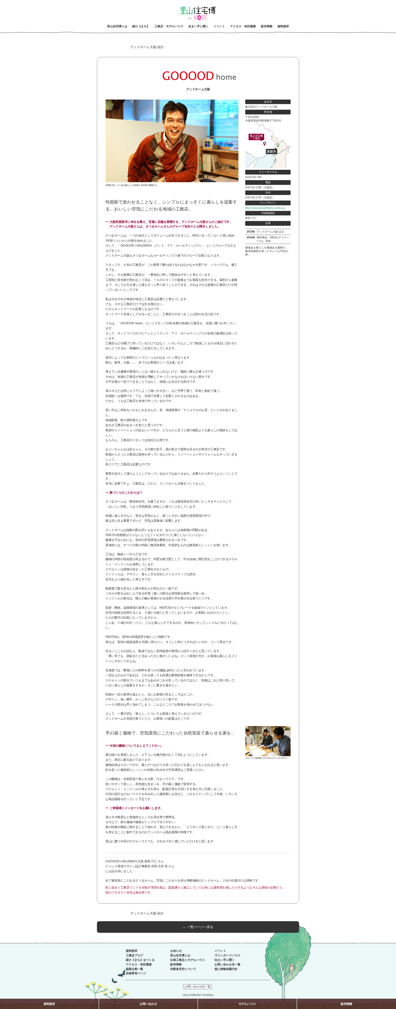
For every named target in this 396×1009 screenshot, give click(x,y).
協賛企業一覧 (134, 969)
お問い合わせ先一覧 (227, 964)
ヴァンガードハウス (227, 955)
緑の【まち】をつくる (140, 959)
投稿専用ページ (136, 973)
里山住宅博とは (180, 955)
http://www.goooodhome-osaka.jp (265, 207)
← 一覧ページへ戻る (198, 927)
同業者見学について (183, 969)
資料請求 (131, 950)
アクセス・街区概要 (139, 964)
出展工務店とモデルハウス (187, 959)
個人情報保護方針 (226, 969)
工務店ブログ (134, 955)
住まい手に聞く (224, 959)
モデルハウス (247, 1003)
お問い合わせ (148, 1003)
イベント (220, 950)
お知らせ (176, 950)
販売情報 (176, 964)
